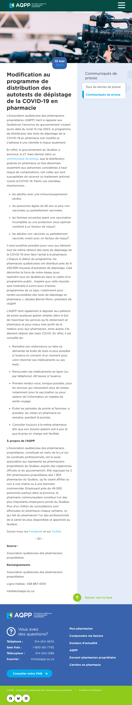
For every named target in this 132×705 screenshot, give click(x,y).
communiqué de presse (22, 158)
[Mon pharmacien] (27, 5)
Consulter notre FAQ (28, 673)
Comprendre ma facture (86, 635)
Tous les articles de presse (103, 87)
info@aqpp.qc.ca (42, 659)
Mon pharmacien (81, 628)
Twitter (56, 531)
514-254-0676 (44, 641)
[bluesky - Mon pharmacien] (18, 698)
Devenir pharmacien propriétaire (92, 657)
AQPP (73, 650)
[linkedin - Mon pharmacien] (26, 698)
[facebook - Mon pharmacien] (10, 698)
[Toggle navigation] (121, 5)
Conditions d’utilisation (90, 690)
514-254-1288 (44, 653)
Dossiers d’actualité (83, 643)
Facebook (35, 531)
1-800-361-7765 (43, 647)
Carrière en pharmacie (85, 664)
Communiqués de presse (103, 94)
